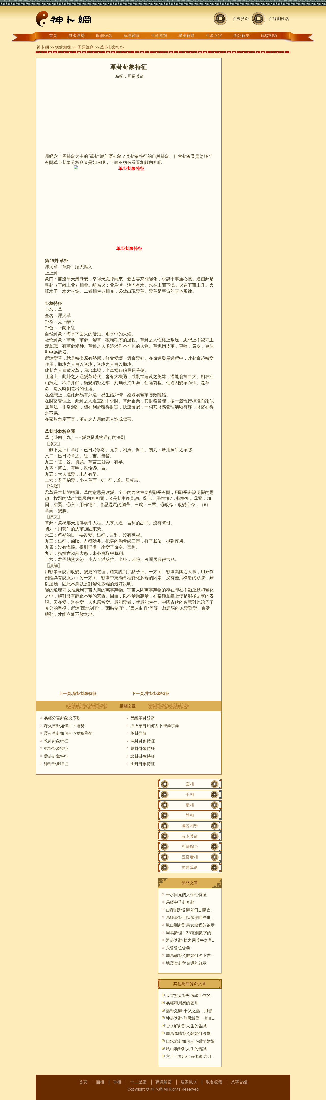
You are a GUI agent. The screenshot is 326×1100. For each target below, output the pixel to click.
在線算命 (241, 18)
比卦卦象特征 (142, 763)
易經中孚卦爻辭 (180, 902)
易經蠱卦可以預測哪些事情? (191, 917)
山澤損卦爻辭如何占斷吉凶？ (192, 909)
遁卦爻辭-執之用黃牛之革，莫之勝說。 (201, 940)
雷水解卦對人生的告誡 (186, 1026)
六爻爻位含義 (178, 948)
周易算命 (85, 47)
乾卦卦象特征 (56, 740)
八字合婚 (239, 1082)
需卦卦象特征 (56, 756)
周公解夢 (241, 35)
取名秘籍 (214, 1082)
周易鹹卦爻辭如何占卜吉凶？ (192, 955)
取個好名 (104, 35)
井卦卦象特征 (157, 693)
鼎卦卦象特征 (84, 693)
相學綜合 (190, 846)
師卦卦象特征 (56, 763)
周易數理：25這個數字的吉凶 (192, 932)
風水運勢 (76, 35)
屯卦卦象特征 (56, 748)
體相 (190, 815)
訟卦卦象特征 (142, 756)
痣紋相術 (269, 35)
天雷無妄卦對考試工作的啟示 (192, 995)
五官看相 (190, 857)
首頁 (53, 35)
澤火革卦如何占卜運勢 (64, 725)
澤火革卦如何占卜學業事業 (154, 725)
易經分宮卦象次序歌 (62, 718)
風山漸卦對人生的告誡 (186, 1048)
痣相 (190, 805)
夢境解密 (163, 1082)
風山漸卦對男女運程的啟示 (190, 925)
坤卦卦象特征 (142, 740)
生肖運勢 (159, 35)
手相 (190, 794)
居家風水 (189, 1082)
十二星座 (138, 1082)
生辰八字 (214, 35)
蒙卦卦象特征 (142, 748)
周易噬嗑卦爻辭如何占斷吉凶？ (194, 1033)
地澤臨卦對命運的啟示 (186, 963)
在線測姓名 (279, 18)
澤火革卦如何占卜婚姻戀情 (68, 733)
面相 (190, 784)
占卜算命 (190, 836)
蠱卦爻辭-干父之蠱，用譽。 (191, 1010)
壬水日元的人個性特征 (186, 894)
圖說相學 (190, 825)
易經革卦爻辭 (142, 718)
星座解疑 (186, 35)
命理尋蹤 (131, 35)
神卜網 (43, 47)
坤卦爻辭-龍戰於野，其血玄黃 (193, 1018)
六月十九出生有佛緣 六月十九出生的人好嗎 (205, 1056)
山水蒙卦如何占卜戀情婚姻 (190, 1041)
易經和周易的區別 (182, 1003)
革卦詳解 (138, 733)
